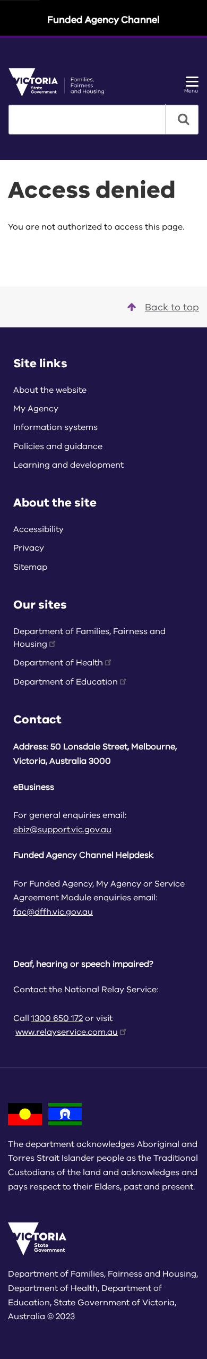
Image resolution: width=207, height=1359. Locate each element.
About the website (50, 390)
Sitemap (30, 567)
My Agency (35, 409)
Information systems (55, 427)
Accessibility (38, 529)
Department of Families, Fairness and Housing (89, 638)
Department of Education (65, 682)
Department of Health (58, 663)
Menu (191, 90)
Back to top (172, 307)
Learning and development (68, 465)
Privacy (28, 548)
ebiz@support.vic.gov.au (62, 829)
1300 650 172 (57, 1018)
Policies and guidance (57, 446)
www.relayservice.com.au (66, 1032)
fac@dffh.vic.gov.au (53, 912)
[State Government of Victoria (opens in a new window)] (60, 82)
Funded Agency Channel (103, 19)
